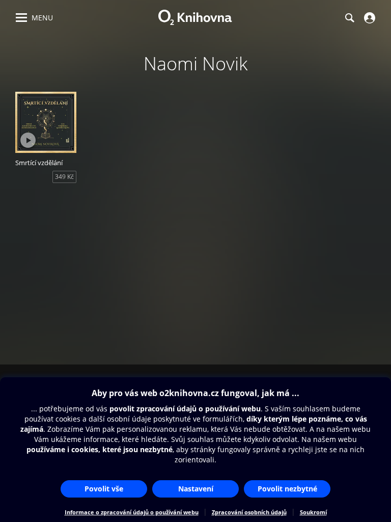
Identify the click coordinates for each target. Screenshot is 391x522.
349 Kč (64, 176)
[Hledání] (349, 18)
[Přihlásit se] (368, 18)
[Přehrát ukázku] (28, 140)
